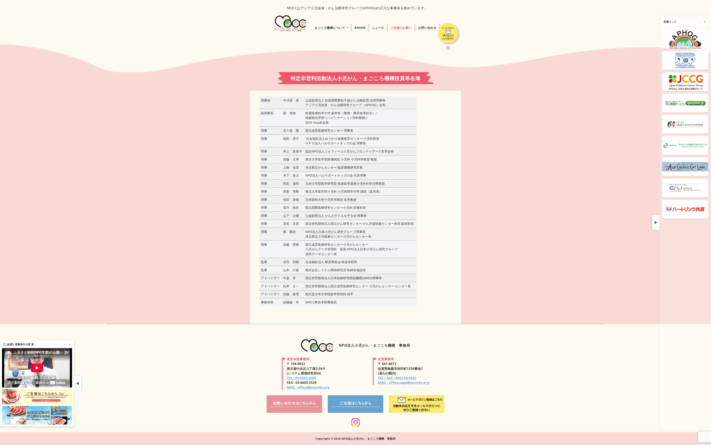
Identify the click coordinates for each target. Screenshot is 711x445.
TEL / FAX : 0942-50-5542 (397, 378)
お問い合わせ (427, 28)
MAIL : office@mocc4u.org (308, 387)
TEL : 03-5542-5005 (301, 378)
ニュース (378, 28)
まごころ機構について (330, 28)
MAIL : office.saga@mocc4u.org (403, 382)
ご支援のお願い (401, 28)
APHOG (360, 28)
